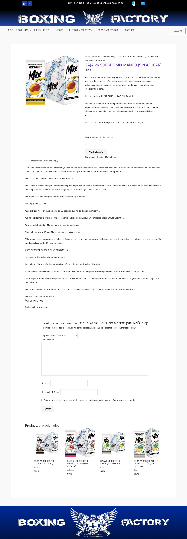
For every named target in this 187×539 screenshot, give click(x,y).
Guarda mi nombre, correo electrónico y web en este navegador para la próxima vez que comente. (90, 400)
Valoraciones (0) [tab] (50, 161)
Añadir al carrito (96, 152)
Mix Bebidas (108, 56)
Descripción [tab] (36, 161)
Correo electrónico (50, 392)
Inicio (87, 56)
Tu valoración (48, 340)
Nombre (45, 383)
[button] (24, 30)
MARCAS (96, 56)
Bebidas (89, 60)
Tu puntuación (49, 335)
